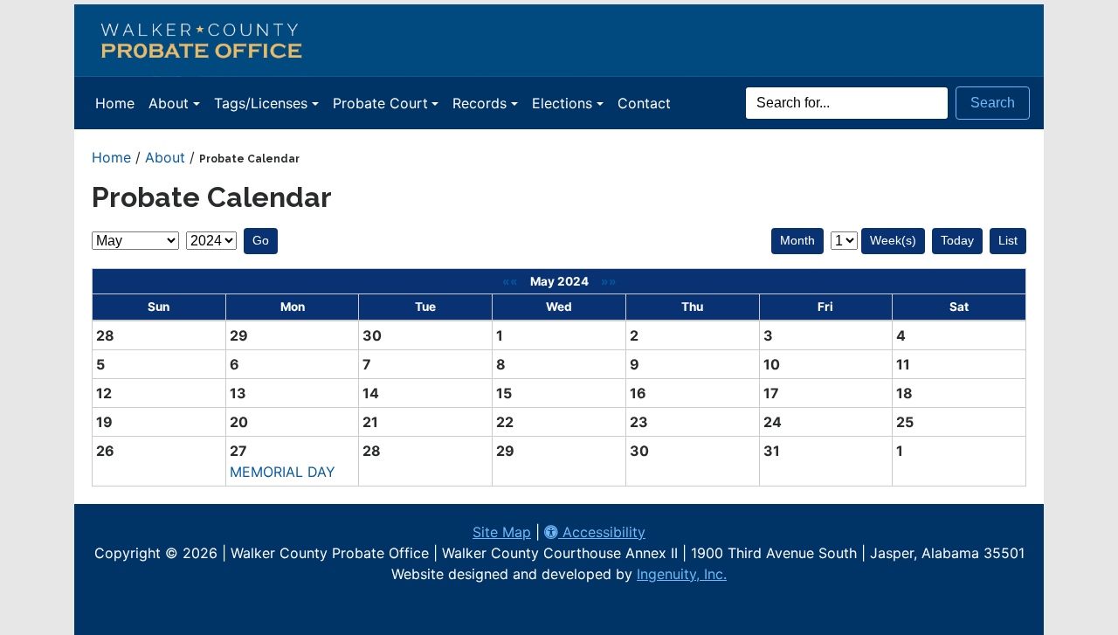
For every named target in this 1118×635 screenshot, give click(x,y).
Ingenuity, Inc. (682, 574)
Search (992, 102)
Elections (562, 103)
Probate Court (380, 103)
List (1008, 240)
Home (115, 103)
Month (797, 240)
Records (479, 103)
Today (957, 240)
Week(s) (893, 240)
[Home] (559, 40)
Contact (644, 103)
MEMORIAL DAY (282, 471)
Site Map (502, 532)
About (168, 103)
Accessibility (601, 532)
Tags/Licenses (260, 103)
